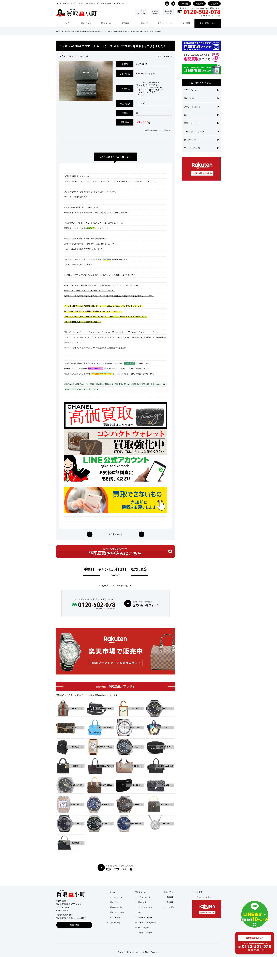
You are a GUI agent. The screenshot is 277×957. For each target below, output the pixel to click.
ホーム (112, 892)
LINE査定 (184, 3)
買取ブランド (86, 23)
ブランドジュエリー (193, 106)
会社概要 (198, 892)
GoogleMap (74, 924)
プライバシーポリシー (204, 897)
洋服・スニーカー (192, 123)
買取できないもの (165, 23)
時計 (186, 114)
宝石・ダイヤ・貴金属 (194, 131)
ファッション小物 (192, 147)
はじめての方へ (116, 897)
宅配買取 (199, 3)
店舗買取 (214, 3)
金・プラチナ (190, 139)
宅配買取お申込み (255, 938)
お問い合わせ (115, 922)
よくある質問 (184, 23)
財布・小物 (189, 98)
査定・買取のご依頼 (207, 23)
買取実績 (125, 23)
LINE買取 (170, 907)
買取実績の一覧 (115, 534)
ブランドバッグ (191, 90)
